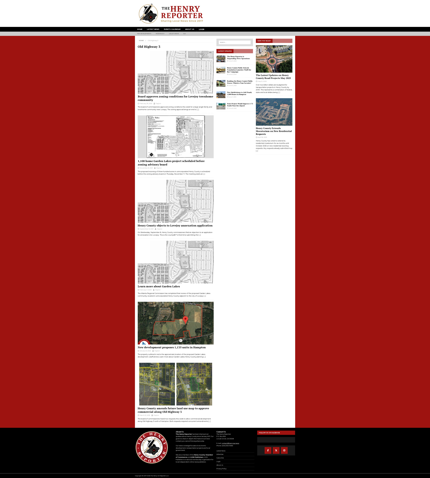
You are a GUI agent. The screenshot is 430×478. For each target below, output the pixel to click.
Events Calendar (172, 29)
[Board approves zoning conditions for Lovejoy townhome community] (176, 72)
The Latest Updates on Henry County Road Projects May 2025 (273, 77)
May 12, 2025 (262, 81)
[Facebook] (268, 450)
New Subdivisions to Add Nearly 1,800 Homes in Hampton (239, 93)
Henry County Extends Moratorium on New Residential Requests (274, 131)
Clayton (158, 103)
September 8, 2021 (146, 229)
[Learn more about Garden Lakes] (176, 262)
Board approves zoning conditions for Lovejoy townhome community (175, 98)
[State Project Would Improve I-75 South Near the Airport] (220, 106)
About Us (189, 29)
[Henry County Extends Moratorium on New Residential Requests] (274, 112)
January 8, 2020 (145, 351)
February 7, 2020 (146, 290)
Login (201, 29)
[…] (198, 110)
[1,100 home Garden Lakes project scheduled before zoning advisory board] (176, 136)
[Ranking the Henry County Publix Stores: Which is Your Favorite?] (220, 83)
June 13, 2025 (232, 61)
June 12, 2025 (232, 85)
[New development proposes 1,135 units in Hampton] (176, 323)
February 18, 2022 (146, 103)
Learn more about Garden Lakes (159, 286)
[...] (279, 92)
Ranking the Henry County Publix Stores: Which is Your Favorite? (240, 82)
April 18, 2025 (262, 137)
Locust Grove (174, 33)
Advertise (219, 454)
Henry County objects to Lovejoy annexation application (175, 225)
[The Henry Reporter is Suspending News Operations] (220, 58)
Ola (184, 33)
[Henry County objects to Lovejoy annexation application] (176, 201)
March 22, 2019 (145, 415)
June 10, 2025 (232, 108)
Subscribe (220, 458)
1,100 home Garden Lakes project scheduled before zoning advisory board (171, 162)
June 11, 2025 (232, 97)
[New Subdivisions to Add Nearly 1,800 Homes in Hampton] (220, 94)
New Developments (144, 33)
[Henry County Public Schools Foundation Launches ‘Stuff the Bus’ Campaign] (220, 70)
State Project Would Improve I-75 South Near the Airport (240, 105)
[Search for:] (234, 42)
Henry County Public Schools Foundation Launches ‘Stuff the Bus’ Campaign (239, 70)
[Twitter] (276, 450)
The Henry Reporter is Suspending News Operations (238, 57)
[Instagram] (284, 450)
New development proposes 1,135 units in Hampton (172, 347)
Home (139, 29)
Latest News (153, 29)
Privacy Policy (221, 468)
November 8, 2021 (146, 168)
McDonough (160, 33)
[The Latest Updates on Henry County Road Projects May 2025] (274, 59)
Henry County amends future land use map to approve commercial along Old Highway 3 (173, 410)
